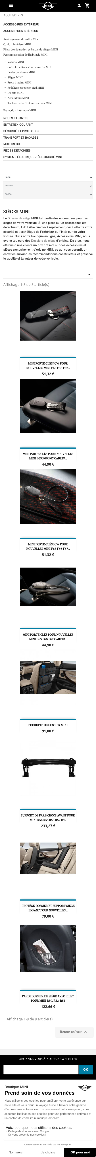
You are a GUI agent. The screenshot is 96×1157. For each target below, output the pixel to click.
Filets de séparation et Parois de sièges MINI (30, 49)
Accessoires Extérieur (21, 24)
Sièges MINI (15, 77)
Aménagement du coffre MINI (21, 39)
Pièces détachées (17, 150)
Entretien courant (18, 125)
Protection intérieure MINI (20, 110)
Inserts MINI (16, 93)
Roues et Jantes (15, 118)
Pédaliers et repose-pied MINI (26, 87)
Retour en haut (74, 1032)
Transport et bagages (20, 137)
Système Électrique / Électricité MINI (32, 157)
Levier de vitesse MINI (21, 72)
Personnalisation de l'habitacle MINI (25, 54)
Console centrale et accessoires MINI (30, 67)
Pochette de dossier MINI (48, 725)
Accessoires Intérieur (20, 31)
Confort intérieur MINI (17, 44)
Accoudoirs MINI (18, 98)
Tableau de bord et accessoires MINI (30, 103)
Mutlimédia (11, 144)
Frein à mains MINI (19, 82)
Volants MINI (16, 62)
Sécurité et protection (21, 131)
